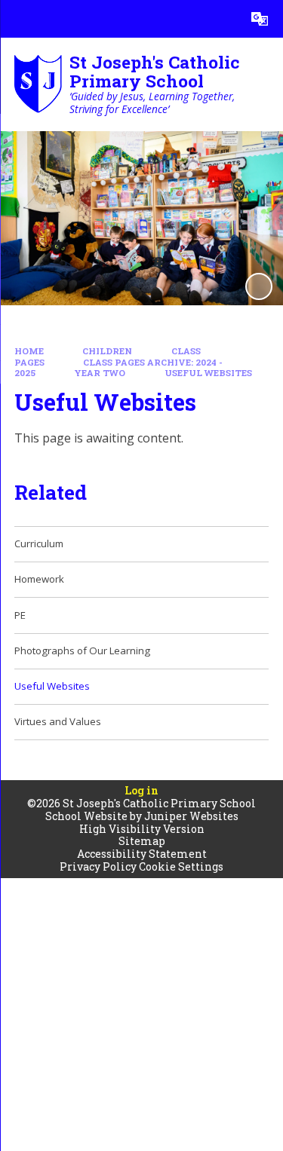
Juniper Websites (191, 816)
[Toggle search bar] (222, 19)
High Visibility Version (142, 829)
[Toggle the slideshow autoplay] (258, 286)
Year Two (99, 372)
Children (107, 351)
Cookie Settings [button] (181, 866)
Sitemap (141, 841)
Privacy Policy (98, 866)
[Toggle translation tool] (259, 19)
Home (29, 351)
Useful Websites (208, 372)
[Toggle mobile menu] (19, 19)
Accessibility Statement (142, 853)
